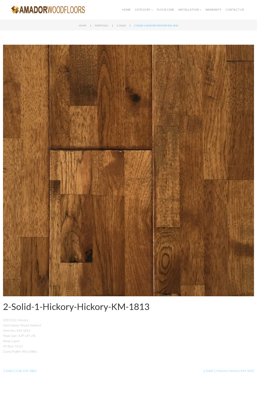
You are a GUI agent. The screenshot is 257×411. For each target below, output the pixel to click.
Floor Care (165, 9)
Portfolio (101, 25)
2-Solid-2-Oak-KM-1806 (20, 371)
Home (126, 9)
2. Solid (121, 25)
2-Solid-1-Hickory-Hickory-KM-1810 (228, 371)
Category (142, 9)
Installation (188, 9)
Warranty (213, 9)
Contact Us (234, 9)
